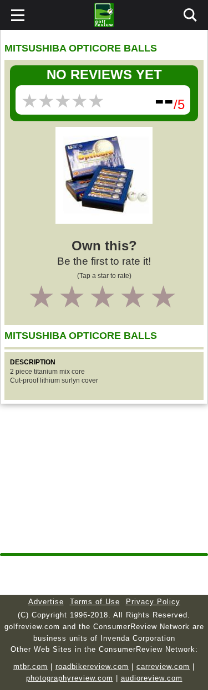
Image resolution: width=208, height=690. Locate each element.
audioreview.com (151, 678)
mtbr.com (30, 666)
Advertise (46, 602)
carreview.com (163, 666)
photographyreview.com (69, 678)
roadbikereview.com (92, 666)
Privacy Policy (153, 602)
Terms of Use (95, 602)
